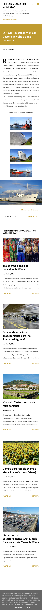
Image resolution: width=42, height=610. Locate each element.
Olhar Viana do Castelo (14, 5)
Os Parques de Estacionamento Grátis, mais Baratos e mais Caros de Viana (21, 538)
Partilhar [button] (32, 216)
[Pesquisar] (32, 4)
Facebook (13, 19)
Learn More (18, 608)
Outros (12, 216)
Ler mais (35, 293)
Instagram (6, 19)
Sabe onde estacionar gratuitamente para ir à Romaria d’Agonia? (17, 336)
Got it (27, 608)
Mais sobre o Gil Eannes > (30, 210)
